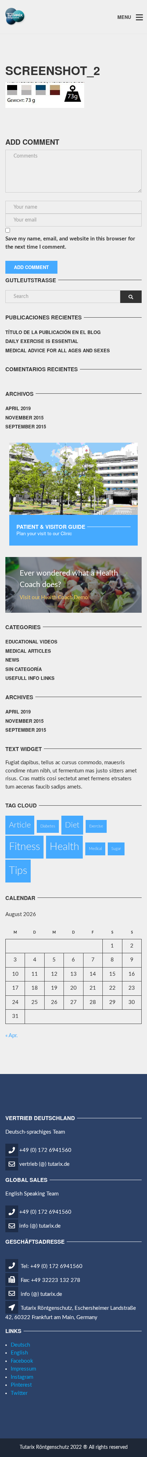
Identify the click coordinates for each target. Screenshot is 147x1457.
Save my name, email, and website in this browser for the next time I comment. (70, 243)
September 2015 (25, 426)
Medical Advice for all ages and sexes (57, 350)
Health (64, 846)
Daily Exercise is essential (41, 341)
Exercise (96, 826)
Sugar (116, 849)
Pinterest (21, 1385)
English (19, 1353)
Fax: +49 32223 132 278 (49, 1280)
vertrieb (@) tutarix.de (44, 1164)
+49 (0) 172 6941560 (45, 1150)
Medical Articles (28, 650)
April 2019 (18, 408)
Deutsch (20, 1345)
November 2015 (24, 417)
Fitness (24, 846)
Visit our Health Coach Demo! (55, 597)
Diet (72, 825)
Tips (18, 870)
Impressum (23, 1369)
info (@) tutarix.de (40, 1226)
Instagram (22, 1377)
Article (20, 825)
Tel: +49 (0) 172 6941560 (50, 1266)
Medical (95, 849)
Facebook (22, 1361)
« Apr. (11, 1035)
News (12, 659)
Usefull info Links (30, 678)
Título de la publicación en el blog (53, 332)
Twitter (19, 1393)
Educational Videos (31, 641)
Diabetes (47, 826)
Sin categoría (23, 669)
